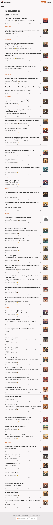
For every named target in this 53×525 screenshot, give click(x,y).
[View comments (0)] (18, 37)
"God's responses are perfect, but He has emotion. (17, 301)
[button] (2, 5)
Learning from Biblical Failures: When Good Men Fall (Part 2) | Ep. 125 (22, 193)
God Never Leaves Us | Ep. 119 (13, 311)
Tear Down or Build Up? (10, 130)
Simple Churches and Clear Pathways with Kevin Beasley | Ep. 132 (22, 87)
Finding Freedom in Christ (11, 33)
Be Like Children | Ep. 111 (12, 492)
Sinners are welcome (10, 152)
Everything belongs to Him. (11, 182)
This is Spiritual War (11, 159)
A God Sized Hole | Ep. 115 (12, 455)
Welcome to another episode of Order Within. (16, 291)
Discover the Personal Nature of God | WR (17, 377)
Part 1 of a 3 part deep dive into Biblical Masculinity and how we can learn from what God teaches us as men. (22, 206)
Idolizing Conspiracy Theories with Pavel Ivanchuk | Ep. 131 (22, 120)
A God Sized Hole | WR (11, 338)
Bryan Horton (24, 81)
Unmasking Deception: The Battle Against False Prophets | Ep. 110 (23, 501)
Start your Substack (23, 518)
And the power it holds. (10, 57)
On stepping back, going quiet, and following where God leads (20, 20)
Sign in (49, 2)
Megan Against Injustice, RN (24, 48)
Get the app (33, 518)
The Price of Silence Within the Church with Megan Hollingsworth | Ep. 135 (19, 44)
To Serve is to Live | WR (11, 404)
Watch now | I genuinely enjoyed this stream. (16, 80)
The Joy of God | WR (11, 358)
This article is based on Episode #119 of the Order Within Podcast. (20, 321)
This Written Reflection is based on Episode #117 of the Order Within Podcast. (21, 380)
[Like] (6, 284)
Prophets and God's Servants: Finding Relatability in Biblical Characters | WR (22, 276)
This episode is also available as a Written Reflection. (17, 269)
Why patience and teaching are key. (13, 485)
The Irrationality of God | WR (13, 387)
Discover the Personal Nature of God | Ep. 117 (18, 417)
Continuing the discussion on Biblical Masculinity (16, 196)
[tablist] (12, 14)
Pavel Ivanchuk (24, 123)
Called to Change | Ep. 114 (12, 463)
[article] (26, 21)
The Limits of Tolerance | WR (13, 367)
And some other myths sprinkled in (13, 68)
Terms (30, 515)
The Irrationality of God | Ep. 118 (14, 396)
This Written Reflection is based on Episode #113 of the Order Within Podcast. (21, 360)
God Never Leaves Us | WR (12, 319)
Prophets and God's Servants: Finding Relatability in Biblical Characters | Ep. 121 (22, 266)
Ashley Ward (23, 220)
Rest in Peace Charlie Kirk (11, 171)
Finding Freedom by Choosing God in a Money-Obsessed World (20, 428)
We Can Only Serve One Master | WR (15, 426)
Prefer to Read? (8, 398)
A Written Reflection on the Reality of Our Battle (16, 161)
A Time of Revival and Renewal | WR (15, 435)
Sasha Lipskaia (21, 58)
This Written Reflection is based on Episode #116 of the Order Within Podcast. (21, 330)
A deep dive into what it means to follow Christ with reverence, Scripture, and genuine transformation (22, 102)
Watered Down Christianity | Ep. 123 (15, 228)
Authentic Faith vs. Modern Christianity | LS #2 (18, 100)
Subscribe (43, 2)
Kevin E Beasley (24, 91)
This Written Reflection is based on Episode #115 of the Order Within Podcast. (21, 340)
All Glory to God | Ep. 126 (12, 181)
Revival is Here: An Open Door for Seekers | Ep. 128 (19, 150)
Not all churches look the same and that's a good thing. (18, 90)
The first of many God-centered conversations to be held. (18, 122)
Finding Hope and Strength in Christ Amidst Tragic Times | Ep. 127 (23, 168)
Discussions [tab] (15, 14)
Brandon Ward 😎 (12, 21)
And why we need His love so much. (13, 474)
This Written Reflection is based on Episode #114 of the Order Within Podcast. (21, 350)
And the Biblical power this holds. (13, 494)
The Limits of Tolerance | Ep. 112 (14, 483)
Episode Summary (9, 249)
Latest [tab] (7, 14)
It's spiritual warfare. (10, 504)
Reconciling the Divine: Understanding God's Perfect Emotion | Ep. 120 (23, 288)
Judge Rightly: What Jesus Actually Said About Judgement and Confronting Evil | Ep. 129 (22, 138)
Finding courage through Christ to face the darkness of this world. (20, 46)
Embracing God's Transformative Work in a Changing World (19, 436)
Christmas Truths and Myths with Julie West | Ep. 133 (20, 66)
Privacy (26, 515)
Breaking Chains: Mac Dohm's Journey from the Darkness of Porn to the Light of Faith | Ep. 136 (22, 30)
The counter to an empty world (12, 456)
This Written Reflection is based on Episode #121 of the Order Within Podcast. (21, 280)
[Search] (46, 14)
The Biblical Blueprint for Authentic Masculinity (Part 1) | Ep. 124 (22, 203)
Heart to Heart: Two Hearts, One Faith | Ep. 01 (18, 217)
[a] (45, 32)
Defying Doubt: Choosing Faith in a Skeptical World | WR (21, 328)
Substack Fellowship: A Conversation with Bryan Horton (21, 78)
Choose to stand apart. (10, 448)
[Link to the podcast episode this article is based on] (17, 240)
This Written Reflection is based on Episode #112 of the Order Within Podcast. (21, 370)
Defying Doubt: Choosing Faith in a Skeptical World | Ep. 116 (22, 446)
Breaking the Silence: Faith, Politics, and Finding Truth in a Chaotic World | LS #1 (21, 110)
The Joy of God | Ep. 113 (12, 472)
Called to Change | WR (11, 348)
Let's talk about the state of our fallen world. (15, 113)
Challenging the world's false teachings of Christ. (16, 140)
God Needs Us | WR (10, 256)
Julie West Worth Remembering (27, 70)
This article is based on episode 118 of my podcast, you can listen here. (22, 389)
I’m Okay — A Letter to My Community (16, 18)
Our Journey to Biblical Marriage (12, 219)
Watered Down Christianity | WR (14, 238)
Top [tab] (11, 14)
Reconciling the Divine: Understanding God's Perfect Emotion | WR (23, 298)
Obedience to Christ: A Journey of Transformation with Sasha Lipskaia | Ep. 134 (23, 54)
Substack (20, 522)
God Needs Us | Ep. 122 (11, 247)
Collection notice (36, 515)
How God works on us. (10, 465)
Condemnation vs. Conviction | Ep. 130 (16, 128)
